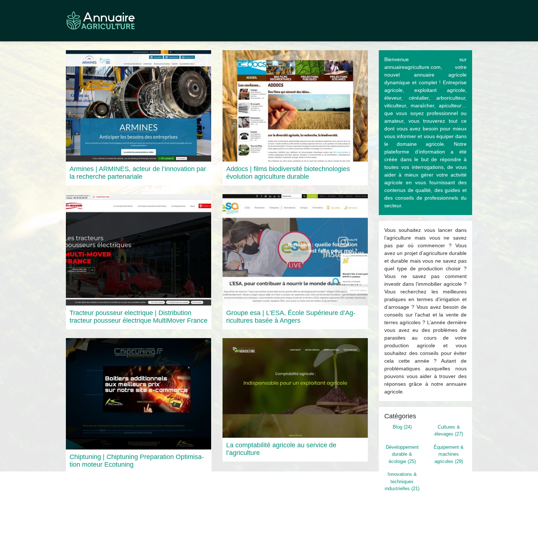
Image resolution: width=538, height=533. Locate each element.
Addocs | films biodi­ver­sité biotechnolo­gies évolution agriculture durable (288, 173)
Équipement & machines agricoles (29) (449, 454)
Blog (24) (402, 427)
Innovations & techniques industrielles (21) (402, 481)
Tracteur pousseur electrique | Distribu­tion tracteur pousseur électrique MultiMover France (139, 317)
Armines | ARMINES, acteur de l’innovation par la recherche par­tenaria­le (138, 173)
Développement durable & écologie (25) (402, 454)
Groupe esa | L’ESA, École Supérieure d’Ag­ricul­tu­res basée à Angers (290, 317)
